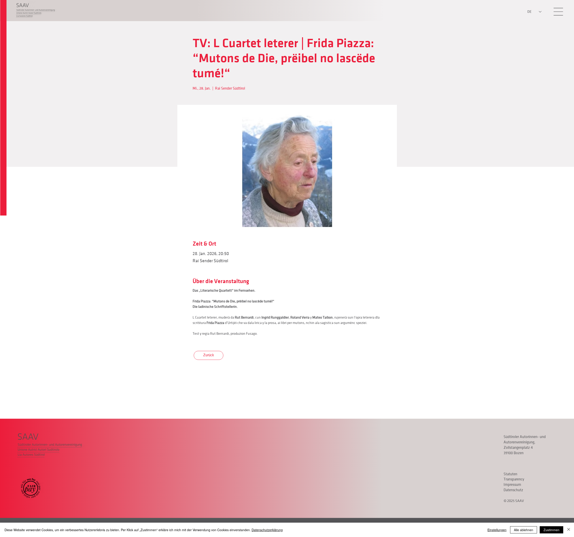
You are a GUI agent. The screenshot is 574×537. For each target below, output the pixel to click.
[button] (558, 11)
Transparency (514, 479)
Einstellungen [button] (497, 530)
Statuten (510, 474)
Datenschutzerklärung (267, 530)
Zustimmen (551, 530)
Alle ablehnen (523, 530)
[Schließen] (568, 529)
